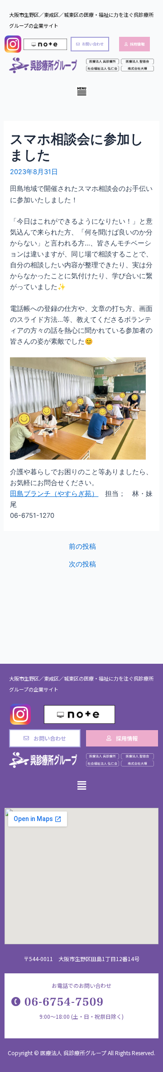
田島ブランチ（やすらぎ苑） (54, 494)
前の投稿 (82, 546)
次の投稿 (82, 564)
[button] (81, 92)
